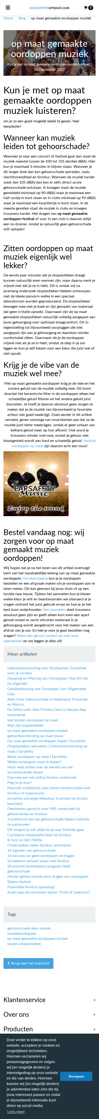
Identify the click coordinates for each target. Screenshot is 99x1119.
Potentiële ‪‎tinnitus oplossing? (31, 887)
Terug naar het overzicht (30, 963)
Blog (22, 18)
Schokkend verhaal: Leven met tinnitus (38, 861)
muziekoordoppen (21, 933)
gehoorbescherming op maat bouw (35, 736)
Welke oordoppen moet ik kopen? (34, 762)
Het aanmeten (54, 610)
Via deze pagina (35, 578)
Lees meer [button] (16, 1112)
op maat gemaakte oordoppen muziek (37, 731)
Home (8, 18)
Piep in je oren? (19, 783)
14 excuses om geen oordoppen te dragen (40, 856)
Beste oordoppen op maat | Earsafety (37, 757)
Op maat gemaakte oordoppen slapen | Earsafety (46, 741)
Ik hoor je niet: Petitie (24, 840)
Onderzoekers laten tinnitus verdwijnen (39, 845)
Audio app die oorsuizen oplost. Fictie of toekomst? (48, 892)
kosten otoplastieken (24, 944)
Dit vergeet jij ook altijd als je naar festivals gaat (45, 830)
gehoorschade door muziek (29, 928)
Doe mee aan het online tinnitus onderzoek (41, 777)
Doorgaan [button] (76, 1076)
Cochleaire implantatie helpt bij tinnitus (39, 835)
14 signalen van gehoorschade (31, 850)
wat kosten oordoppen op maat (32, 720)
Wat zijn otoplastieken (25, 725)
